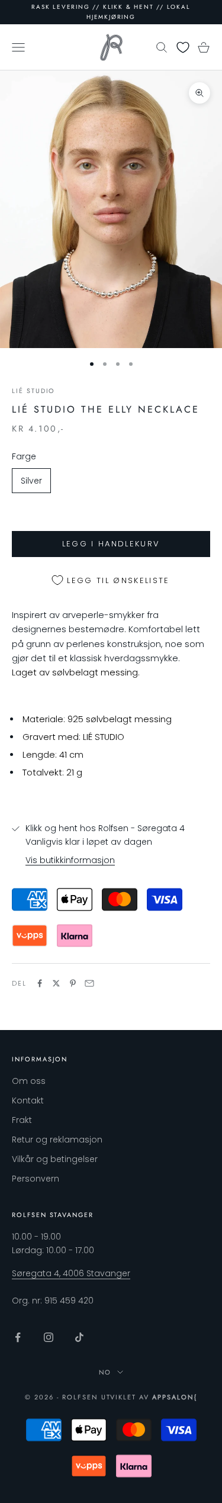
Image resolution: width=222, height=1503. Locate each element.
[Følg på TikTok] (79, 1337)
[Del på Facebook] (39, 983)
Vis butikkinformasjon (70, 860)
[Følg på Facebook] (18, 1337)
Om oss (29, 1081)
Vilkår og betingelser (55, 1159)
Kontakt (28, 1100)
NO (105, 1372)
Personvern (35, 1179)
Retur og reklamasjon (57, 1139)
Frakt (22, 1120)
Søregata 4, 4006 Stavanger (71, 1273)
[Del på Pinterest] (73, 983)
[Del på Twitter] (56, 983)
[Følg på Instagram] (48, 1337)
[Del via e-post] (89, 983)
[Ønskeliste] (183, 47)
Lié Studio (33, 390)
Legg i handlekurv (111, 543)
